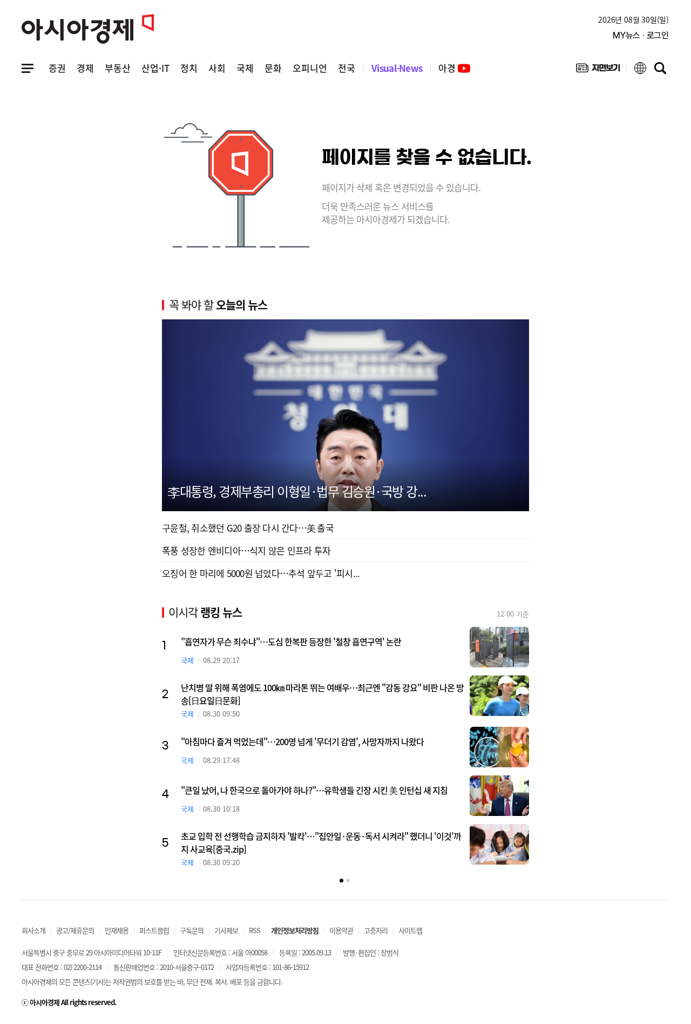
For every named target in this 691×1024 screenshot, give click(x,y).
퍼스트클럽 (154, 930)
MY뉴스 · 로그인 (641, 35)
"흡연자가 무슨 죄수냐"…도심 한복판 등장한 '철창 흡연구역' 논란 (291, 641)
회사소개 (33, 930)
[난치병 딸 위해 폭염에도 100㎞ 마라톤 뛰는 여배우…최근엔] (499, 695)
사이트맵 (410, 930)
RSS (254, 930)
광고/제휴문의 (75, 930)
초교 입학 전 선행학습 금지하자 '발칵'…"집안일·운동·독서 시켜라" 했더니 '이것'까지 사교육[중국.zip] (321, 842)
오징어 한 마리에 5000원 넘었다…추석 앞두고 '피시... (261, 573)
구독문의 (192, 930)
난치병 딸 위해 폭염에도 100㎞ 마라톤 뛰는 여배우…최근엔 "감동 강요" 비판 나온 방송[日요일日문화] (322, 694)
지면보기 (598, 70)
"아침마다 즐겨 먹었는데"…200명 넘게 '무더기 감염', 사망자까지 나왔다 (302, 741)
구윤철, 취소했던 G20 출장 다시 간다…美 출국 (248, 527)
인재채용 (116, 930)
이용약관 (341, 930)
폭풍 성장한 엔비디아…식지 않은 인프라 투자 (246, 550)
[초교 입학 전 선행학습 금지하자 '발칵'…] (499, 844)
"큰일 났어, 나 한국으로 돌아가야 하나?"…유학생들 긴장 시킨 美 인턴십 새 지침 (314, 790)
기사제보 (226, 930)
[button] (341, 880)
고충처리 (376, 930)
